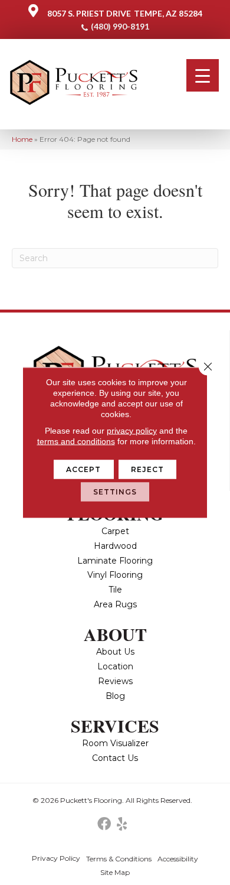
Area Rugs (115, 604)
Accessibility (177, 858)
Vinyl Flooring (115, 575)
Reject (148, 469)
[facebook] (104, 824)
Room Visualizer (115, 743)
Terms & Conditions (119, 858)
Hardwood (115, 546)
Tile (115, 589)
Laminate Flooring (115, 560)
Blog (115, 696)
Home (22, 139)
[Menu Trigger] (202, 75)
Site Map (115, 872)
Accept (83, 469)
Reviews (115, 681)
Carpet (115, 531)
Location (115, 666)
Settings (115, 491)
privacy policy (132, 430)
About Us (115, 651)
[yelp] (122, 824)
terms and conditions (76, 441)
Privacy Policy (56, 858)
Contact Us (115, 758)
